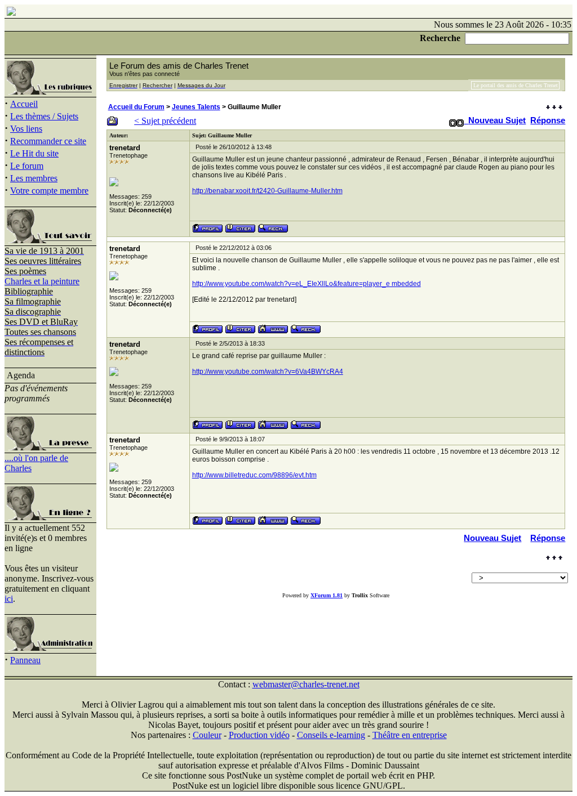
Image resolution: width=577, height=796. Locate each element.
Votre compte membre (49, 190)
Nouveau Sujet (497, 120)
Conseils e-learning (331, 735)
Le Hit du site (34, 153)
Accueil (24, 104)
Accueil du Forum (136, 107)
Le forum (26, 166)
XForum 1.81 (326, 595)
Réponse (547, 120)
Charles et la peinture (42, 281)
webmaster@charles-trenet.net (305, 684)
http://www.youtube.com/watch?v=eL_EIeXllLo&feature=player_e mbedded (306, 284)
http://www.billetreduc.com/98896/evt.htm (254, 475)
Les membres (33, 178)
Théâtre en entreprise (409, 735)
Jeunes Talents (196, 107)
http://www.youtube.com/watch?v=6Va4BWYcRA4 (267, 371)
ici (9, 598)
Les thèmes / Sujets (44, 116)
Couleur (207, 735)
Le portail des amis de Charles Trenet (515, 85)
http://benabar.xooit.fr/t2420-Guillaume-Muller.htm (267, 191)
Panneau (25, 660)
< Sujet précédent (165, 121)
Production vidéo (259, 735)
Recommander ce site (48, 141)
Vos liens (26, 128)
